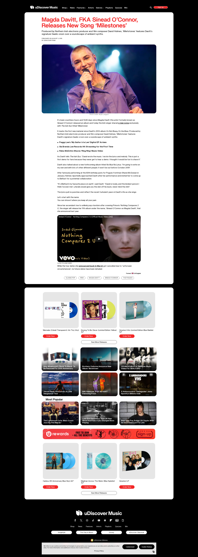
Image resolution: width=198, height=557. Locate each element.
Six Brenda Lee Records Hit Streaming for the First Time (86, 147)
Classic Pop (70, 278)
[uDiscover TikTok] (93, 520)
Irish (82, 278)
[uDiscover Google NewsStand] (116, 520)
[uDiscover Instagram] (87, 520)
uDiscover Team (49, 40)
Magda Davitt (94, 278)
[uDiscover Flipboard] (111, 520)
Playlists (109, 8)
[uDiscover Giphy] (122, 520)
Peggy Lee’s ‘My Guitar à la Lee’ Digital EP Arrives (83, 142)
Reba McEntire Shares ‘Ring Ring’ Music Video (81, 151)
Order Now (50, 336)
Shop (64, 8)
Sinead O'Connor (111, 278)
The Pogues (127, 278)
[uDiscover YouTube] (99, 520)
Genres (99, 8)
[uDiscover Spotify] (105, 520)
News (72, 8)
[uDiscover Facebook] (75, 520)
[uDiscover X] (81, 520)
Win (125, 8)
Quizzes (118, 8)
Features (81, 8)
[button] (61, 315)
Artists (91, 8)
